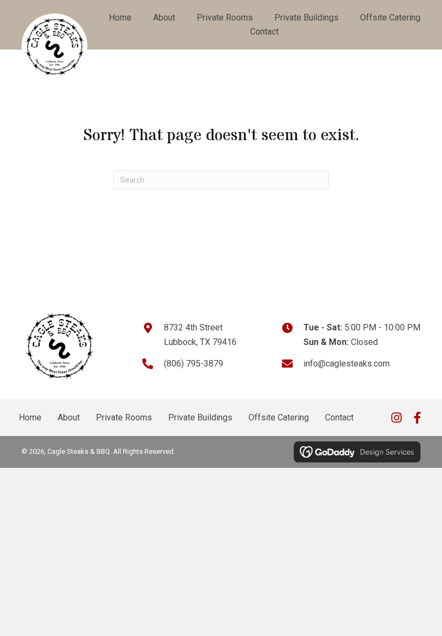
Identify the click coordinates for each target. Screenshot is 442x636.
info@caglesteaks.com (346, 363)
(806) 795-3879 (193, 363)
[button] (396, 417)
